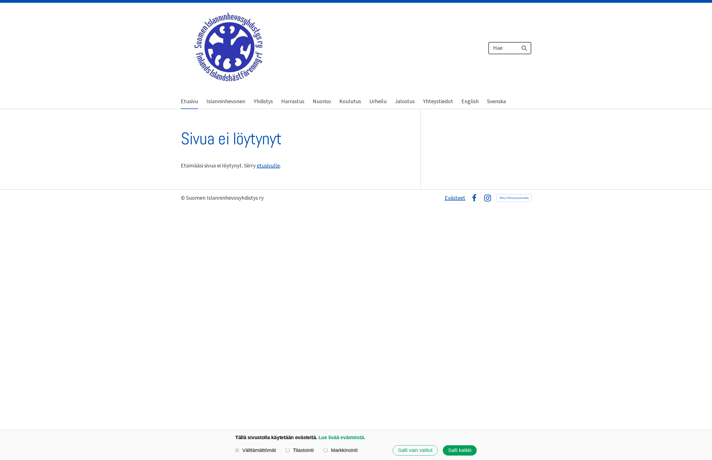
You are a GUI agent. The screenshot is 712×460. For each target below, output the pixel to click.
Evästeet (455, 198)
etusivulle (268, 166)
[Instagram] (487, 198)
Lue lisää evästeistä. (341, 437)
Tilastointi (303, 450)
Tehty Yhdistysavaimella (514, 198)
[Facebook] (474, 198)
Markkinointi (344, 450)
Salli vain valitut (415, 450)
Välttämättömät (259, 450)
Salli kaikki (459, 450)
